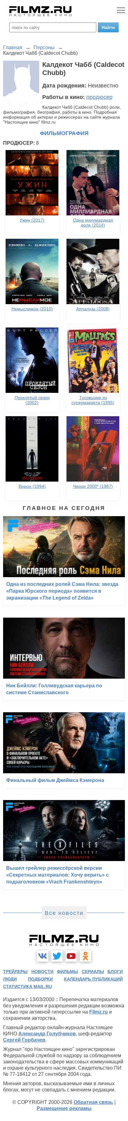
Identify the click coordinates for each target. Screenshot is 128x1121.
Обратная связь (93, 1102)
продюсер (99, 97)
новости (42, 971)
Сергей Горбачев (24, 1040)
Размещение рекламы (64, 1108)
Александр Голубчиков (47, 1033)
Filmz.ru (98, 1012)
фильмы (67, 971)
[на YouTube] (71, 956)
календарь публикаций (93, 979)
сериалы (93, 971)
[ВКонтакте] (42, 956)
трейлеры (15, 971)
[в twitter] (56, 956)
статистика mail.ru (27, 986)
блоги (115, 971)
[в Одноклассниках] (85, 956)
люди (10, 979)
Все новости (64, 913)
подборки (40, 979)
